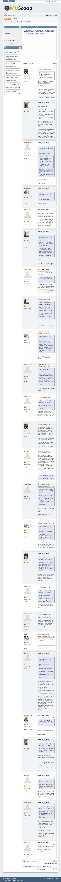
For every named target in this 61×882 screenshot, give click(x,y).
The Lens (26, 739)
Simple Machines (13, 879)
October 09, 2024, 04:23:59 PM (44, 452)
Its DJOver (27, 451)
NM (7, 91)
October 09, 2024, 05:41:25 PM (44, 554)
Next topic (54, 863)
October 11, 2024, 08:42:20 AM (44, 776)
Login (28, 35)
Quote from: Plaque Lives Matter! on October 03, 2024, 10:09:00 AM (45, 194)
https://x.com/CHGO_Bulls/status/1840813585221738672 (46, 82)
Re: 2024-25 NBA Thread (43, 102)
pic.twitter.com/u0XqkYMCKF (46, 74)
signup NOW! (49, 35)
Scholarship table (53, 15)
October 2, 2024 (44, 167)
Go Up (24, 861)
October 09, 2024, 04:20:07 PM (44, 397)
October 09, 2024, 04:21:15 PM (44, 424)
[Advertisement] (39, 48)
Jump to (35, 869)
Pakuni (26, 553)
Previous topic (47, 863)
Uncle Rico (27, 231)
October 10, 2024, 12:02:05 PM (44, 636)
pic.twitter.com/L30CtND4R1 (46, 114)
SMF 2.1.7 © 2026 (6, 879)
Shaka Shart (27, 142)
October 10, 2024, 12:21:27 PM (44, 654)
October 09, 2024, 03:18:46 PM (44, 211)
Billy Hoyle (8, 86)
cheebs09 (26, 775)
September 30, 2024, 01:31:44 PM (44, 69)
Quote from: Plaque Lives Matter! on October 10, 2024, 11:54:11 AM (45, 659)
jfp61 (7, 72)
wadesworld (27, 188)
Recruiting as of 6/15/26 (12, 70)
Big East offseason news (11, 84)
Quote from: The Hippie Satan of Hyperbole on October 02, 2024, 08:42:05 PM (46, 148)
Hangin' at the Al (9, 30)
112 (38, 63)
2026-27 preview (10, 63)
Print (54, 63)
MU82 (10, 58)
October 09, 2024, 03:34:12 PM (44, 299)
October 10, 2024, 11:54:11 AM (44, 614)
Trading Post (8, 37)
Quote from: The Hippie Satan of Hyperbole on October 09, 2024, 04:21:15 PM (46, 491)
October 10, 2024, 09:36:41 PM (44, 717)
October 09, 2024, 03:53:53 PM (44, 366)
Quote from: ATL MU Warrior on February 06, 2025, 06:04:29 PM (46, 476)
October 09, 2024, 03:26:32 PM (44, 271)
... (36, 63)
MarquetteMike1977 (13, 91)
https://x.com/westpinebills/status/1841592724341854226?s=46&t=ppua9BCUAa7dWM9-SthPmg (46, 124)
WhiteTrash (8, 65)
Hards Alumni (13, 79)
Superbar (7, 33)
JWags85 (26, 653)
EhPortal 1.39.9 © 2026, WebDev (9, 878)
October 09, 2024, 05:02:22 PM (44, 523)
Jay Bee (26, 635)
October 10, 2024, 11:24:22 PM (44, 740)
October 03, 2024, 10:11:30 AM (44, 189)
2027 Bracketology (10, 51)
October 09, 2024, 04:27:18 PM (44, 486)
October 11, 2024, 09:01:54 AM (44, 803)
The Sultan (27, 68)
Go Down (25, 63)
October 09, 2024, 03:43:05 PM (44, 333)
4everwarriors (28, 715)
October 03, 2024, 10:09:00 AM (44, 144)
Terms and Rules (50, 878)
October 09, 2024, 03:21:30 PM (44, 233)
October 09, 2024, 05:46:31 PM (44, 587)
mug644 (18, 51)
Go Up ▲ (56, 878)
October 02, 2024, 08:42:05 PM (44, 103)
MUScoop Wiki (8, 44)
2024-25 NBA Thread (42, 68)
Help (45, 878)
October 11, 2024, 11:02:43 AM (44, 844)
